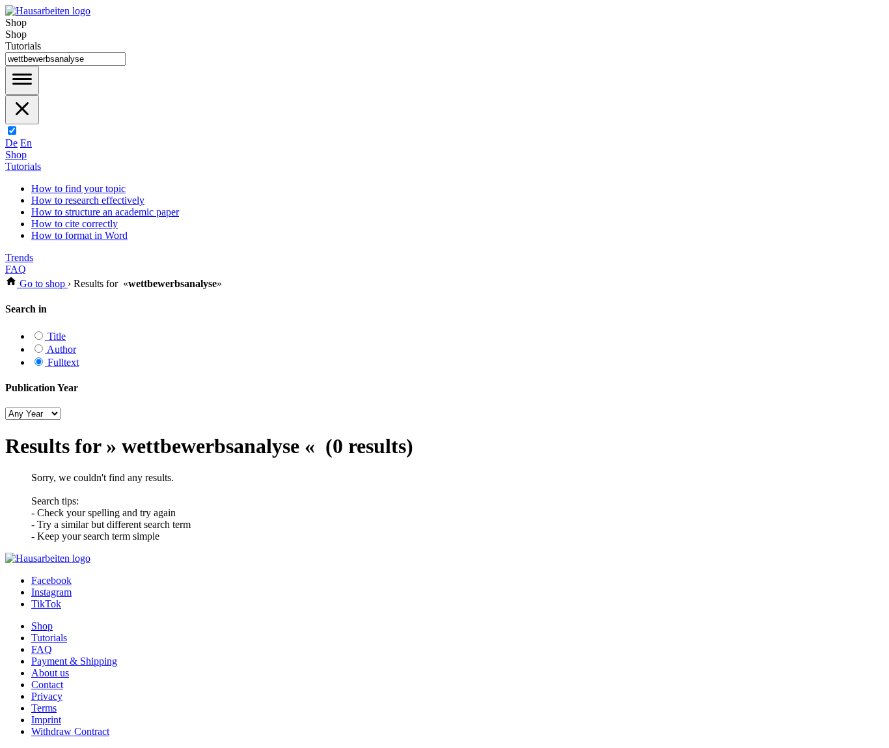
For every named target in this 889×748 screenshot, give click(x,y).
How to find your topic (78, 188)
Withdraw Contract (70, 731)
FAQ (15, 269)
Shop (16, 154)
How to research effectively (87, 200)
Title (55, 336)
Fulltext (62, 362)
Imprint (46, 719)
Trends (19, 257)
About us (50, 672)
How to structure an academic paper (105, 211)
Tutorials (23, 166)
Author (60, 349)
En (26, 142)
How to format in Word (79, 235)
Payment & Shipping (74, 661)
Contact (47, 684)
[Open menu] (22, 80)
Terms (44, 707)
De (11, 142)
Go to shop (42, 283)
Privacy (46, 696)
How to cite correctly (74, 223)
